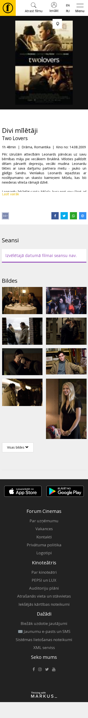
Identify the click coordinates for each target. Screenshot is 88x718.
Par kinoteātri (44, 572)
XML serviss (44, 647)
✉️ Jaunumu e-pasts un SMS (44, 631)
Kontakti (44, 537)
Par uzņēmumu (44, 520)
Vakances (44, 528)
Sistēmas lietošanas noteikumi (44, 639)
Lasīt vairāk (10, 194)
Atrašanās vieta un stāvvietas (44, 596)
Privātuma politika (44, 545)
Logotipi (44, 552)
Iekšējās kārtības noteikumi (44, 604)
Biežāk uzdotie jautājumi (44, 623)
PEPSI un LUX (44, 580)
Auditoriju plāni (44, 588)
